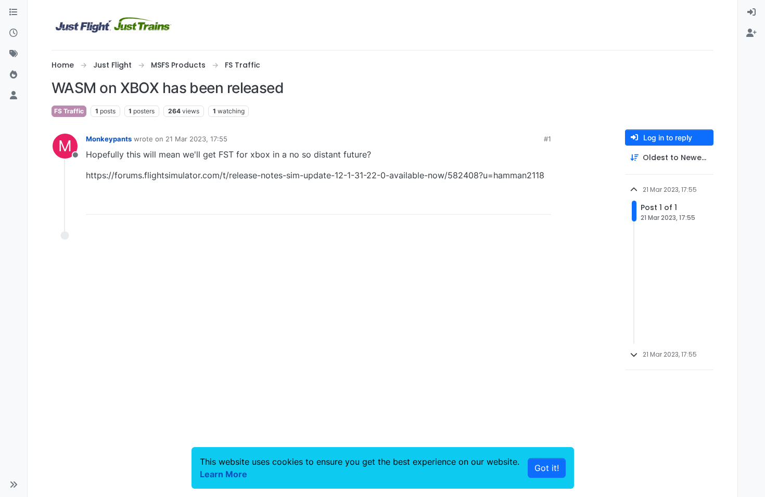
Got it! (546, 468)
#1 (547, 139)
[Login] (751, 12)
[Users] (13, 95)
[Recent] (13, 33)
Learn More (223, 474)
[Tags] (13, 54)
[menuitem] (751, 12)
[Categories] (13, 12)
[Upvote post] (524, 202)
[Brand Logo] (113, 24)
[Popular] (13, 75)
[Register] (751, 33)
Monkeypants (109, 139)
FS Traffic (69, 111)
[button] (13, 484)
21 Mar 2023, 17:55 (196, 139)
